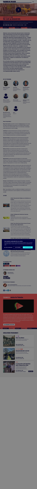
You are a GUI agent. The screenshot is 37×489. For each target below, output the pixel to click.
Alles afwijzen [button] (17, 247)
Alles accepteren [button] (28, 247)
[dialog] (18, 244)
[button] (8, 247)
